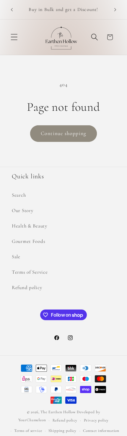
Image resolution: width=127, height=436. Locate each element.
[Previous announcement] (11, 9)
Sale (16, 257)
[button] (14, 37)
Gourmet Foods (28, 241)
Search (19, 195)
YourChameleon (32, 420)
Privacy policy (96, 420)
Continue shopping (63, 133)
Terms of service (28, 430)
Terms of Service (30, 272)
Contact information (101, 430)
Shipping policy (62, 430)
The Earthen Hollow (58, 412)
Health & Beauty (29, 226)
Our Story (22, 210)
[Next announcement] (115, 9)
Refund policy (27, 287)
